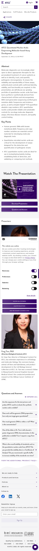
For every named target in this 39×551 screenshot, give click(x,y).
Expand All (32, 397)
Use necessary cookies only (19, 310)
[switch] (34, 276)
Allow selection (19, 306)
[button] (36, 7)
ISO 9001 (30, 541)
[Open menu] (2, 2)
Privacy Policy (30, 258)
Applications (7, 12)
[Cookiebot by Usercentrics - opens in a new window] (28, 239)
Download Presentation (19, 203)
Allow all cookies (19, 301)
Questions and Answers (19, 209)
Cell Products (18, 12)
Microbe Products (30, 12)
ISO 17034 (31, 544)
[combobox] (17, 7)
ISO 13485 (7, 544)
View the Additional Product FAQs (18, 460)
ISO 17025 (19, 544)
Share (9, 17)
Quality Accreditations (14, 541)
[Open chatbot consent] (35, 547)
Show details (31, 296)
